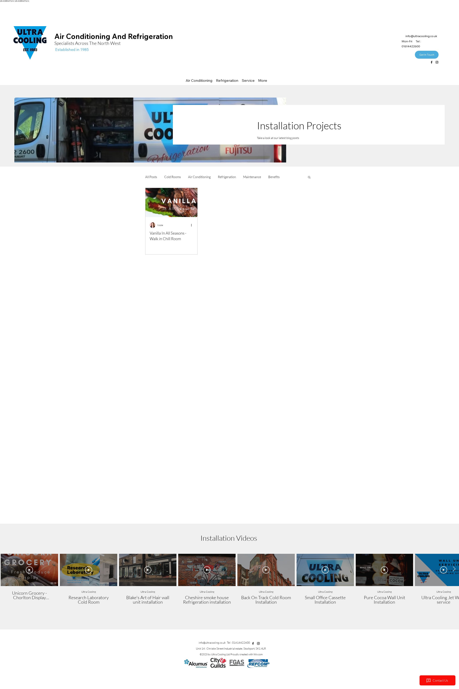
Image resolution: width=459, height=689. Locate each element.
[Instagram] (437, 62)
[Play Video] (29, 570)
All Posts (151, 177)
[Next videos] (454, 569)
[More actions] (192, 225)
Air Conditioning (199, 177)
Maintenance (252, 177)
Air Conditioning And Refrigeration (114, 36)
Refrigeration (227, 177)
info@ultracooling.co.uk (212, 642)
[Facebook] (431, 62)
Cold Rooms (172, 177)
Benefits (274, 177)
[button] (309, 177)
